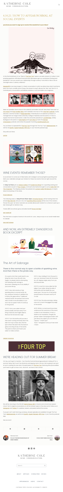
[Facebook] (10, 429)
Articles (26, 474)
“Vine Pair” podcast (48, 112)
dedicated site (51, 126)
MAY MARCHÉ (7, 213)
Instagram (6, 408)
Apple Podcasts (19, 128)
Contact (40, 481)
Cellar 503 (53, 187)
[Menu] (59, 4)
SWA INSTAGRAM (8, 222)
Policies (29, 487)
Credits (44, 487)
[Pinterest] (39, 429)
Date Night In (23, 120)
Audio (33, 481)
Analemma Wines (36, 185)
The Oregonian (7, 189)
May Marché (11, 201)
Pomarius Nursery (38, 199)
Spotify (12, 128)
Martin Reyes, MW (29, 404)
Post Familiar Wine (18, 112)
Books (44, 474)
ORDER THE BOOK (8, 338)
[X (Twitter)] (24, 429)
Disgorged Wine (25, 114)
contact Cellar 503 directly (43, 189)
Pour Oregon (21, 187)
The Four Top (30, 76)
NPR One (27, 128)
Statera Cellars (23, 185)
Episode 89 (6, 86)
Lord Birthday (47, 118)
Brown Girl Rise (36, 209)
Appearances (24, 481)
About (19, 474)
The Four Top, (37, 365)
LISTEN (5, 135)
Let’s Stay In (33, 120)
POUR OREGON (7, 195)
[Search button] (44, 465)
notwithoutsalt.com (43, 122)
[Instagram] (29, 448)
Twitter (14, 408)
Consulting (35, 474)
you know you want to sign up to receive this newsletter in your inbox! (25, 25)
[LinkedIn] (53, 429)
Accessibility (37, 487)
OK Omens (6, 112)
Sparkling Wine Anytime (34, 201)
